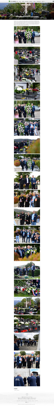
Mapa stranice (36, 400)
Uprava (20, 1)
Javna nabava (26, 1)
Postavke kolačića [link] (18, 400)
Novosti (17, 1)
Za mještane (30, 1)
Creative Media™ (33, 404)
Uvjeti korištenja (29, 400)
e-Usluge (34, 1)
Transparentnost (39, 1)
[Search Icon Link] (44, 1)
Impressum (33, 400)
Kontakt (43, 1)
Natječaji (23, 1)
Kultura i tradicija (16, 390)
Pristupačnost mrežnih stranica (24, 400)
